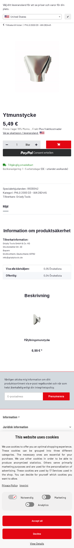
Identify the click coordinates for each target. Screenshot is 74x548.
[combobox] (32, 16)
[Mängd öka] (36, 145)
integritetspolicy (44, 387)
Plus (41, 128)
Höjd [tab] (5, 206)
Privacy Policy (10, 485)
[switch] (12, 497)
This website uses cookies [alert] (37, 437)
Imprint (24, 485)
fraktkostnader (53, 128)
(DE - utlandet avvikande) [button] (54, 168)
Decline (37, 533)
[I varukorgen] (58, 145)
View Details (37, 543)
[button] (11, 417)
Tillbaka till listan (14, 25)
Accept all (37, 520)
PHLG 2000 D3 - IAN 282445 (30, 192)
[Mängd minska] (7, 145)
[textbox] (32, 16)
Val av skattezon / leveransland (21, 132)
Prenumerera (56, 396)
